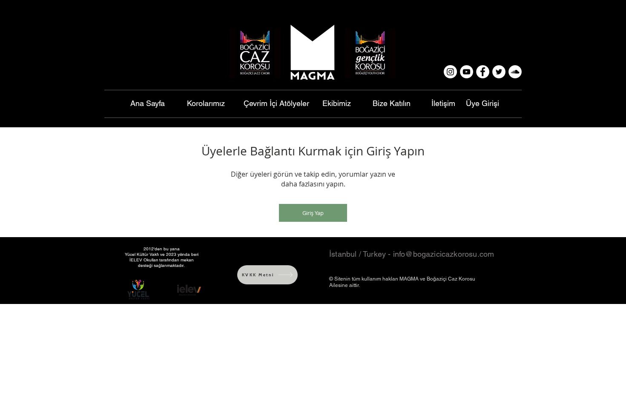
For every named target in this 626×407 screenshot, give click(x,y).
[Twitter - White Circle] (498, 71)
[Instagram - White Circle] (450, 71)
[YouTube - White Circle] (466, 71)
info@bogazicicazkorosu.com (443, 253)
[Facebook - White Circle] (482, 71)
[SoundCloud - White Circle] (515, 71)
